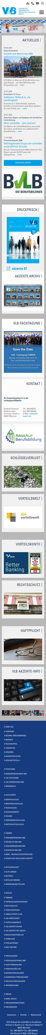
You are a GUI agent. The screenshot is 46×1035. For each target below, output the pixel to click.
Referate (9, 740)
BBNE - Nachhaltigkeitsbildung (19, 854)
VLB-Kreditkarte (12, 918)
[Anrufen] (31, 4)
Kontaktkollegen (12, 756)
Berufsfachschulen (14, 804)
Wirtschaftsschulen (14, 824)
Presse (8, 994)
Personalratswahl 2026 (15, 961)
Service (8, 893)
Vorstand (9, 732)
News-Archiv (11, 999)
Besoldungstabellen (14, 935)
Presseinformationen (14, 1003)
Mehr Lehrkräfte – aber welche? (20, 123)
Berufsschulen (12, 800)
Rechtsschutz (11, 906)
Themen (8, 833)
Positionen (10, 769)
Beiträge (9, 876)
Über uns (9, 727)
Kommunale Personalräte (16, 977)
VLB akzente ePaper (13, 927)
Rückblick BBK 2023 (13, 850)
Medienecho (10, 786)
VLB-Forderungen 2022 (14, 782)
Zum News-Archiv (23, 163)
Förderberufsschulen (15, 820)
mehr (22, 85)
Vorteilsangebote (13, 923)
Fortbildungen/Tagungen (16, 902)
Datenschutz (36, 1015)
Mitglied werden (12, 880)
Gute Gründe (10, 872)
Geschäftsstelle (12, 761)
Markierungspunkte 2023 (16, 774)
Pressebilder (11, 1007)
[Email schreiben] (36, 4)
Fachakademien (12, 812)
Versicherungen (12, 910)
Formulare (10, 939)
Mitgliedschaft (12, 867)
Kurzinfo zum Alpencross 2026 (18, 54)
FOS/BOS (8, 816)
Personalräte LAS (13, 969)
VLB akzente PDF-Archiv (15, 931)
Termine (8, 898)
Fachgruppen (11, 744)
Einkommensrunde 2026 (15, 838)
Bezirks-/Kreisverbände (15, 736)
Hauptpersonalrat (13, 965)
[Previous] (2, 27)
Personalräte (11, 956)
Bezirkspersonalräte (14, 973)
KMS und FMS (11, 947)
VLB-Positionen (12, 778)
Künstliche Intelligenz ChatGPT (19, 859)
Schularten (10, 795)
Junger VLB (10, 748)
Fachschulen (11, 808)
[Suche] (41, 4)
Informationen (11, 985)
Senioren (9, 752)
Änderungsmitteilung (15, 884)
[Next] (43, 27)
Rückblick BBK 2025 (13, 842)
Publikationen (11, 943)
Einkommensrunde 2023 (15, 846)
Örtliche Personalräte (15, 981)
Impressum (11, 1015)
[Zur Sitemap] (26, 4)
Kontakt (23, 1015)
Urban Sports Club (13, 914)
